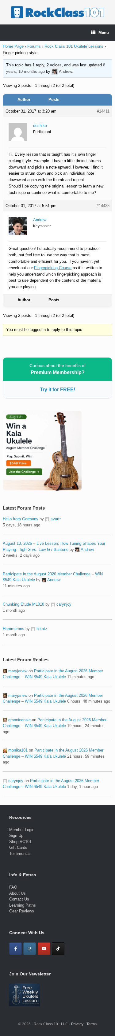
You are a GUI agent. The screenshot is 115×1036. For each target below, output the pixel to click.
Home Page (13, 46)
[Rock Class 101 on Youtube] (44, 948)
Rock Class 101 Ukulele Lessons (73, 46)
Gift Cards (18, 847)
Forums (34, 46)
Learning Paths (22, 905)
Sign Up (16, 835)
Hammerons (13, 628)
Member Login (21, 829)
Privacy (77, 1024)
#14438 (103, 205)
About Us (17, 893)
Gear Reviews (21, 911)
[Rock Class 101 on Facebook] (15, 948)
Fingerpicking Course (52, 267)
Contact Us (19, 899)
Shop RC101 (20, 841)
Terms (91, 1024)
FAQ (13, 887)
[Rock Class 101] (57, 12)
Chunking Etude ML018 (23, 604)
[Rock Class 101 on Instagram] (29, 948)
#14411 (103, 111)
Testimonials (20, 853)
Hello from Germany (20, 519)
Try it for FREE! (57, 389)
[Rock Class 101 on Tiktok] (58, 948)
